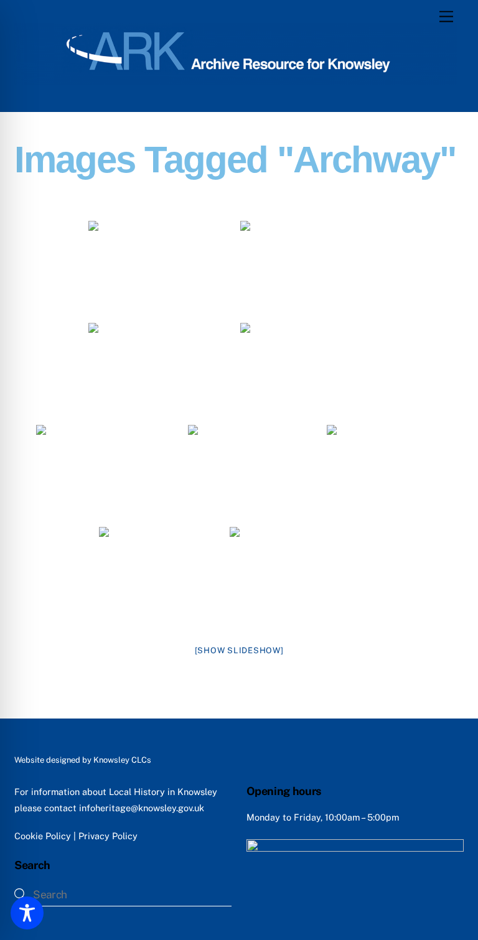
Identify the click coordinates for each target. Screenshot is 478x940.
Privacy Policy (108, 836)
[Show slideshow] (239, 650)
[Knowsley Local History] (235, 79)
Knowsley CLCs (122, 760)
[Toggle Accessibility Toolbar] (27, 913)
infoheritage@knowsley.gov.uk (141, 808)
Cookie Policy (42, 836)
